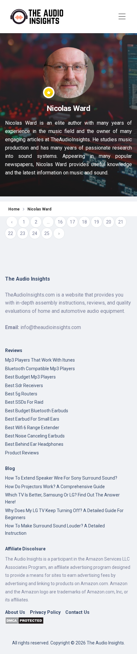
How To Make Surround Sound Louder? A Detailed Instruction (55, 529)
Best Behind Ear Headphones (34, 444)
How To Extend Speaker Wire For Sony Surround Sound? (61, 478)
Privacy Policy (45, 612)
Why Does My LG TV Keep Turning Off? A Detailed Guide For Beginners (64, 514)
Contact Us (77, 612)
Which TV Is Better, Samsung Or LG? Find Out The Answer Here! (62, 498)
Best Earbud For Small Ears (32, 419)
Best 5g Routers (21, 393)
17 (72, 221)
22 (10, 233)
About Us (15, 612)
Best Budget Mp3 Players (30, 376)
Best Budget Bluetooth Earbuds (36, 410)
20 (108, 221)
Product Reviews (22, 452)
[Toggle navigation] (121, 17)
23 (22, 233)
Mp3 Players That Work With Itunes (40, 360)
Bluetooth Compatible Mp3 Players (40, 368)
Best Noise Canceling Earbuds (35, 435)
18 (84, 221)
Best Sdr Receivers (24, 385)
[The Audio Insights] (38, 17)
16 (60, 221)
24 (34, 233)
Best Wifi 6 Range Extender (32, 427)
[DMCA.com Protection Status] (24, 620)
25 (46, 233)
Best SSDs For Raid (24, 402)
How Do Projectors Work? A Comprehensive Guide (55, 486)
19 (96, 221)
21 (120, 221)
